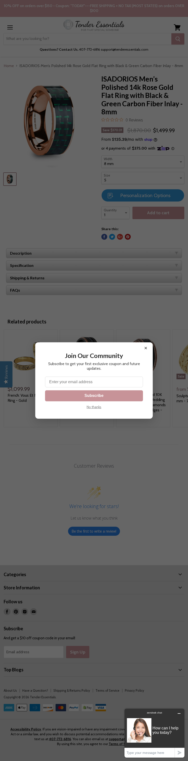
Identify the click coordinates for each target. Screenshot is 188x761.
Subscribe (94, 395)
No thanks (94, 407)
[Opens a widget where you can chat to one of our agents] (154, 733)
